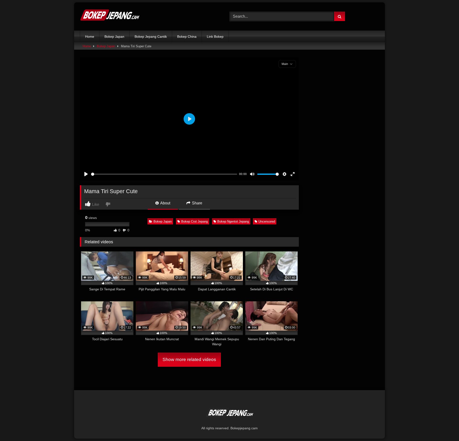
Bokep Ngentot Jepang (233, 221)
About (164, 203)
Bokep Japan (114, 36)
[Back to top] (444, 426)
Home (89, 36)
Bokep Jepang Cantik (151, 36)
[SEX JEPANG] (110, 16)
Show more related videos (189, 359)
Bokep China (187, 36)
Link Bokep (215, 36)
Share (196, 203)
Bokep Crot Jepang (194, 221)
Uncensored (266, 221)
